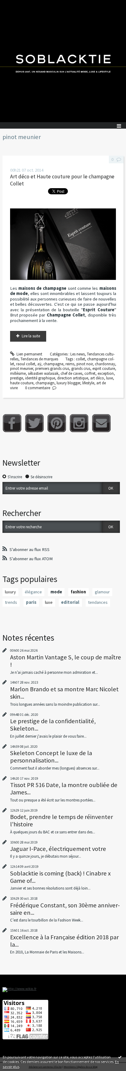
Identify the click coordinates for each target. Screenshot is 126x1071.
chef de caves (71, 373)
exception (106, 373)
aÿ (39, 364)
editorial (70, 602)
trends (11, 602)
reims (69, 364)
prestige (16, 378)
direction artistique (72, 378)
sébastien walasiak (43, 373)
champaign (44, 383)
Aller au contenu (15, 4)
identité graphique (40, 378)
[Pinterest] (56, 423)
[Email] (101, 423)
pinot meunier (21, 368)
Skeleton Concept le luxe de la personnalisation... (51, 756)
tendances (98, 602)
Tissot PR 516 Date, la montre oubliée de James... (63, 788)
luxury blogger (68, 383)
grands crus (80, 368)
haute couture (21, 383)
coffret (89, 373)
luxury (10, 592)
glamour (102, 592)
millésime (18, 373)
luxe (109, 378)
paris (31, 602)
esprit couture (103, 368)
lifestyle (88, 383)
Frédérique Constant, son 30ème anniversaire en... (65, 909)
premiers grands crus (52, 368)
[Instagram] (79, 423)
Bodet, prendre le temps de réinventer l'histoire (61, 820)
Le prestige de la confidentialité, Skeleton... (53, 724)
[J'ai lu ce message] (119, 1056)
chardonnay (105, 364)
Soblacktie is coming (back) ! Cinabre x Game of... (60, 877)
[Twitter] (34, 423)
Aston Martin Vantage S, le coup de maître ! (65, 661)
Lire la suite (31, 336)
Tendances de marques (39, 359)
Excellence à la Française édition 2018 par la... (64, 941)
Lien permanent (29, 354)
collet (80, 359)
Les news (77, 354)
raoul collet (25, 364)
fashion (78, 592)
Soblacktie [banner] (63, 61)
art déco (97, 378)
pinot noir (84, 364)
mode (56, 592)
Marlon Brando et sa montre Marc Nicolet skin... (64, 692)
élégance (33, 592)
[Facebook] (12, 423)
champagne (53, 364)
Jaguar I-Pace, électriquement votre (58, 849)
